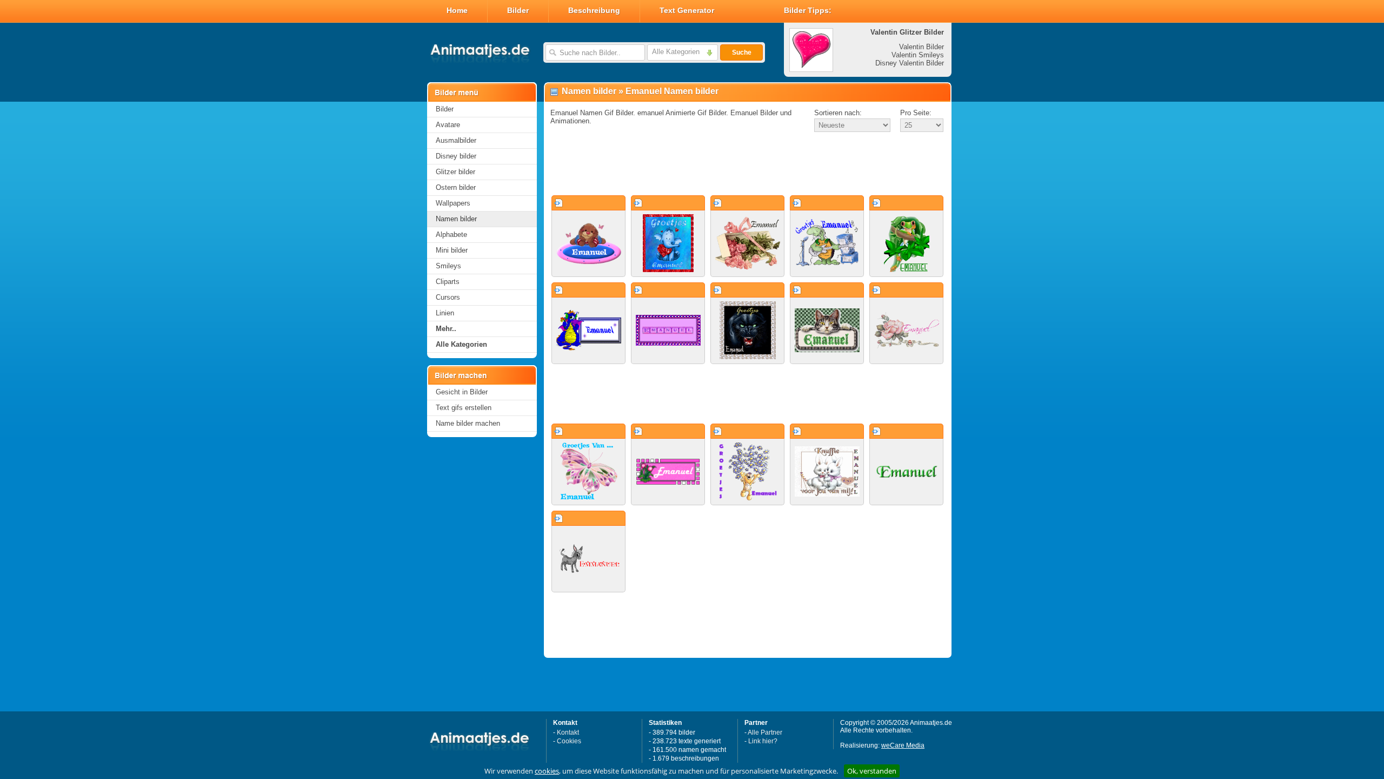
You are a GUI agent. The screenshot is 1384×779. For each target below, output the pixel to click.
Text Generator (687, 10)
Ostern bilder (456, 187)
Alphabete (451, 234)
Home (457, 10)
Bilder (518, 10)
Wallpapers (453, 203)
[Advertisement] (747, 164)
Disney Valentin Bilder (909, 63)
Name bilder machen (468, 423)
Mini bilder (452, 250)
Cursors (448, 297)
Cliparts (448, 282)
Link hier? (762, 741)
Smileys (448, 266)
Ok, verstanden (871, 771)
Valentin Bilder (921, 47)
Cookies (569, 741)
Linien (445, 313)
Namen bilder (456, 219)
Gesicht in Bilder (462, 392)
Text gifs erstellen (463, 408)
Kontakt (568, 732)
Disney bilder (456, 156)
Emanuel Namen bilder (672, 91)
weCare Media (902, 745)
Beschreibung (594, 10)
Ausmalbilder (456, 140)
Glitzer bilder (455, 172)
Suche (741, 52)
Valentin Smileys (917, 55)
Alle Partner (765, 732)
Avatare (448, 125)
